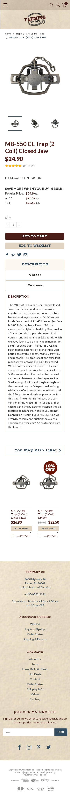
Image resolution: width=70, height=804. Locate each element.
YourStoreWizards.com (35, 774)
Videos (35, 275)
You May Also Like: (35, 450)
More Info (21, 528)
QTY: (8, 217)
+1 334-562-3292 (35, 594)
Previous (9, 76)
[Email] (25, 255)
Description (35, 264)
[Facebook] (7, 255)
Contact (35, 679)
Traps (19, 34)
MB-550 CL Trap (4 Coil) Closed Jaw (19, 514)
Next (61, 76)
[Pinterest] (13, 255)
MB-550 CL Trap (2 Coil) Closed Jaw (27, 37)
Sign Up (40, 629)
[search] (50, 5)
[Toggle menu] (5, 7)
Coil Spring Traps (35, 34)
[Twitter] (19, 255)
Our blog (35, 699)
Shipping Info (35, 689)
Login (28, 629)
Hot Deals (35, 674)
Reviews (35, 285)
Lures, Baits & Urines (35, 669)
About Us (35, 659)
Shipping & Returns (35, 639)
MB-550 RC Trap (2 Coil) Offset (46, 514)
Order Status (35, 634)
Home (8, 34)
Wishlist (35, 624)
